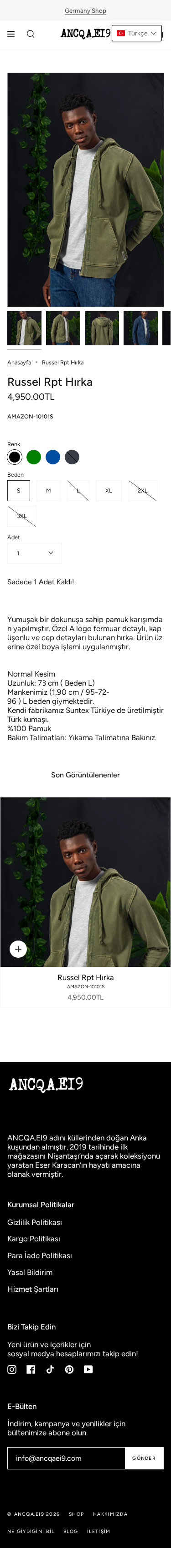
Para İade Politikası (39, 1255)
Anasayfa (19, 362)
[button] (136, 33)
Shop (76, 1514)
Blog (70, 1531)
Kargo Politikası (33, 1238)
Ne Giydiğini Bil (30, 1531)
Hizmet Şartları (32, 1289)
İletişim (98, 1531)
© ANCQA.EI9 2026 (33, 1514)
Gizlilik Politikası (34, 1222)
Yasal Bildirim (29, 1272)
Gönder (144, 1458)
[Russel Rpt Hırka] (85, 882)
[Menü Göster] (14, 34)
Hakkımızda (110, 1514)
